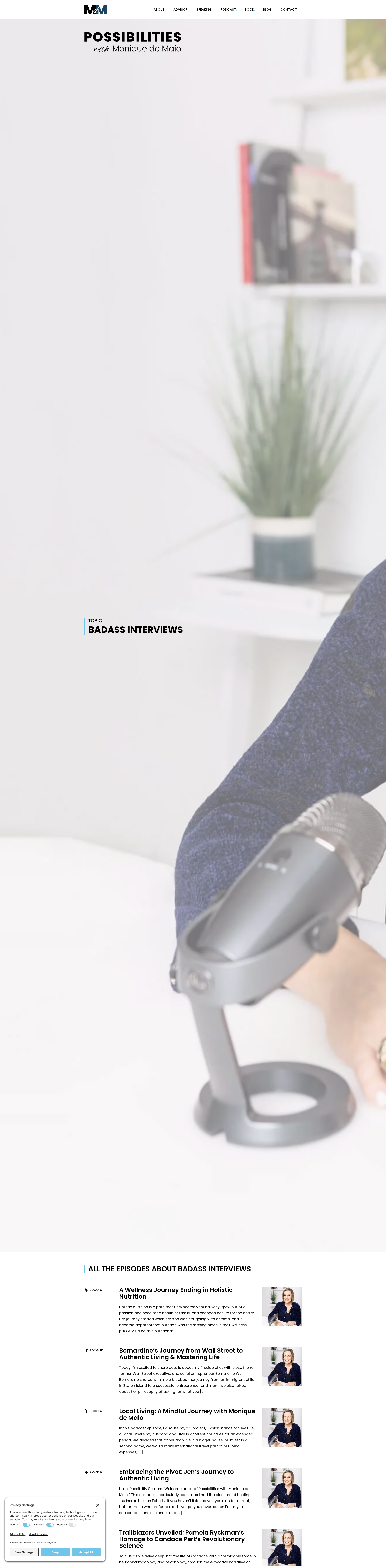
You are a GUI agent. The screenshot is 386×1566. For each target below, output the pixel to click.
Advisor (180, 9)
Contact (288, 9)
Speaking (204, 9)
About (159, 9)
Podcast (228, 9)
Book (249, 9)
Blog (267, 9)
